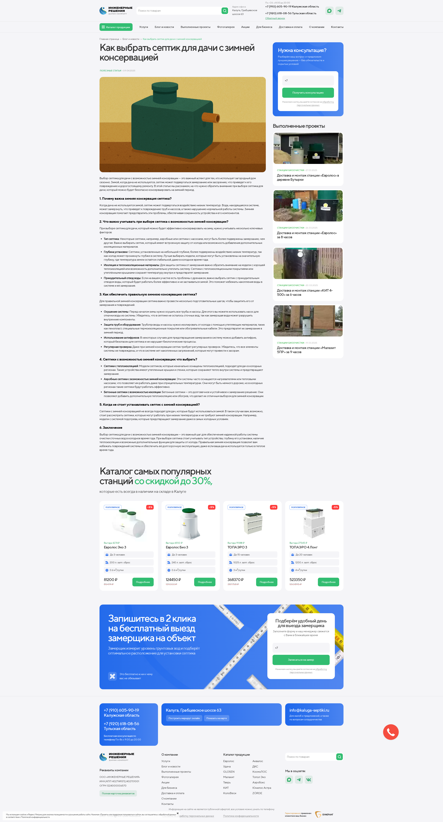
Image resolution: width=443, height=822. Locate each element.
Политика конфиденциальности (241, 816)
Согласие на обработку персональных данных (188, 816)
